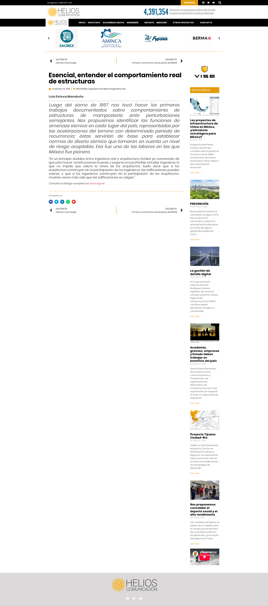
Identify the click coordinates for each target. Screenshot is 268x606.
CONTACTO (206, 22)
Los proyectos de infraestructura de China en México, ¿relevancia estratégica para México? (204, 128)
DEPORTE (149, 22)
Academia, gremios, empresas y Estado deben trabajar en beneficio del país (204, 354)
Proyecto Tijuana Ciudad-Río (202, 436)
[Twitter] (208, 2)
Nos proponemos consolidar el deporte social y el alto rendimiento (203, 509)
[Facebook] (203, 2)
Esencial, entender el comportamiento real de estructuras (115, 78)
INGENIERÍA (132, 22)
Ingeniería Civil (95, 89)
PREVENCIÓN (199, 204)
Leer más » (195, 172)
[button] (219, 2)
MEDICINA (161, 22)
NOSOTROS (94, 22)
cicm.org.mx (96, 183)
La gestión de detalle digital (200, 272)
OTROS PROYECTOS (183, 22)
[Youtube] (213, 2)
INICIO (82, 22)
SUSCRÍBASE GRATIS (113, 22)
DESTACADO (82, 89)
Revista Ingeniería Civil (114, 89)
